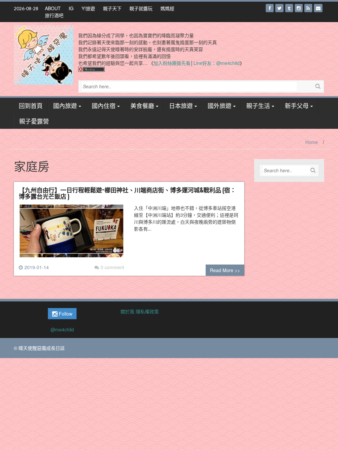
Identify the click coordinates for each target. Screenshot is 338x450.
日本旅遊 (181, 105)
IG (71, 8)
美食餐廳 (142, 105)
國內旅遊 (65, 105)
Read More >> (225, 270)
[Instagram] (299, 8)
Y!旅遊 (88, 8)
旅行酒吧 (54, 15)
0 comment (112, 267)
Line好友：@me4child (216, 63)
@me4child (62, 329)
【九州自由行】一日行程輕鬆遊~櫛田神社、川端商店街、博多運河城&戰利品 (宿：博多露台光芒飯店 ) (127, 193)
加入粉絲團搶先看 (171, 63)
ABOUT (53, 8)
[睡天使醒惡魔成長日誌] (43, 54)
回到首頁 (31, 105)
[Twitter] (279, 8)
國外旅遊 (219, 105)
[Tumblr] (289, 8)
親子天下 (112, 8)
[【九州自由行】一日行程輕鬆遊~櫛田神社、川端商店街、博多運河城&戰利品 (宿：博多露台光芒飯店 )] (71, 233)
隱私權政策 (147, 311)
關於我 (127, 311)
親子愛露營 (34, 121)
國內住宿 (104, 105)
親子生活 (258, 105)
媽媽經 (167, 8)
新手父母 (297, 105)
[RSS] (308, 8)
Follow (64, 313)
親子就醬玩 (140, 8)
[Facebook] (270, 8)
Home (311, 142)
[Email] (318, 8)
